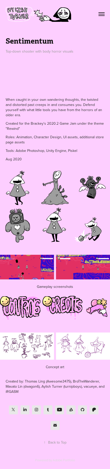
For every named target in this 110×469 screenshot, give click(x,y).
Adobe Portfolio (64, 460)
